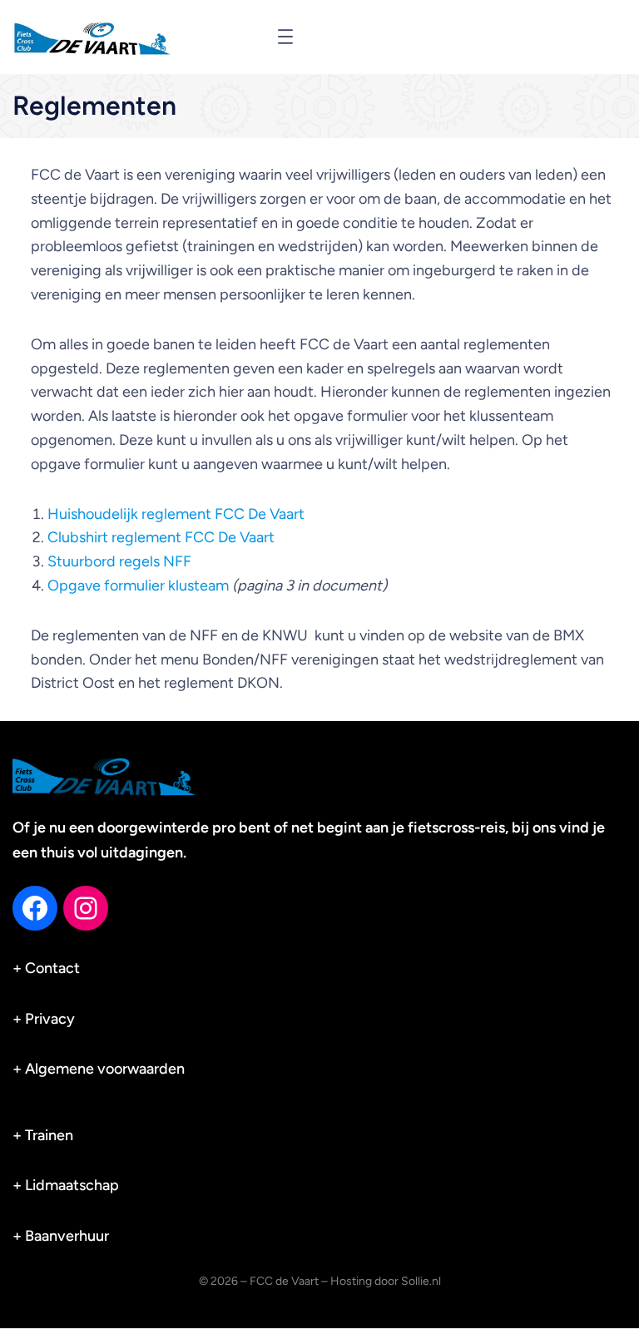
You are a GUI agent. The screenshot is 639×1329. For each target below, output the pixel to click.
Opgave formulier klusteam (138, 585)
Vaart (287, 514)
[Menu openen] (285, 36)
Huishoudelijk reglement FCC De (158, 514)
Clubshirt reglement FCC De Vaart (161, 537)
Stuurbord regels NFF (119, 561)
